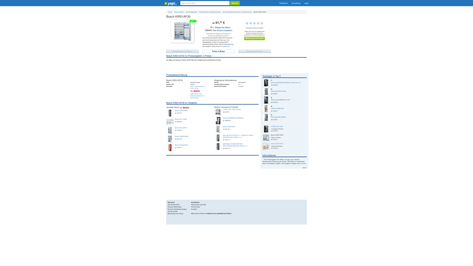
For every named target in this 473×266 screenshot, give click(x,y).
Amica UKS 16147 (277, 144)
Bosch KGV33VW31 (181, 110)
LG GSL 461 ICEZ (277, 126)
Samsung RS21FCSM (278, 91)
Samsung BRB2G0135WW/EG (233, 118)
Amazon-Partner (199, 213)
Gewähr (303, 163)
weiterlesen (226, 46)
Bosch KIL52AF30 (181, 128)
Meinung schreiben (254, 38)
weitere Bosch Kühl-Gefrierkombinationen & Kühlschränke (197, 96)
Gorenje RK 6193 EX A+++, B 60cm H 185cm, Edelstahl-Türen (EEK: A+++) (238, 136)
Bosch (192, 86)
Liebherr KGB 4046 (277, 108)
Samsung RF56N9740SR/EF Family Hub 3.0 (286, 82)
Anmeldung (296, 3)
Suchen (235, 3)
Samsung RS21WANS (278, 117)
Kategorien (283, 3)
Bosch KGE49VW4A (181, 136)
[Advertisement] (212, 174)
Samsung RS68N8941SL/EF (280, 100)
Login (306, 3)
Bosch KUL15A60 (181, 119)
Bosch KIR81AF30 (229, 127)
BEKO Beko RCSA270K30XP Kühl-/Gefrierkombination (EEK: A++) (235, 145)
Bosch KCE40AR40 (181, 145)
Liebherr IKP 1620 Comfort (232, 109)
